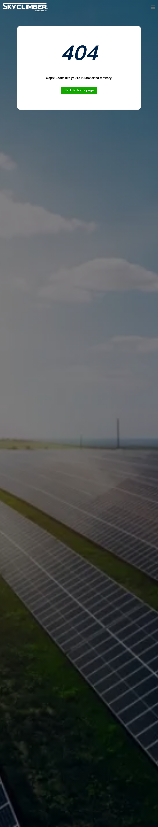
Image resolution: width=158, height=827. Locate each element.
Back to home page (79, 90)
